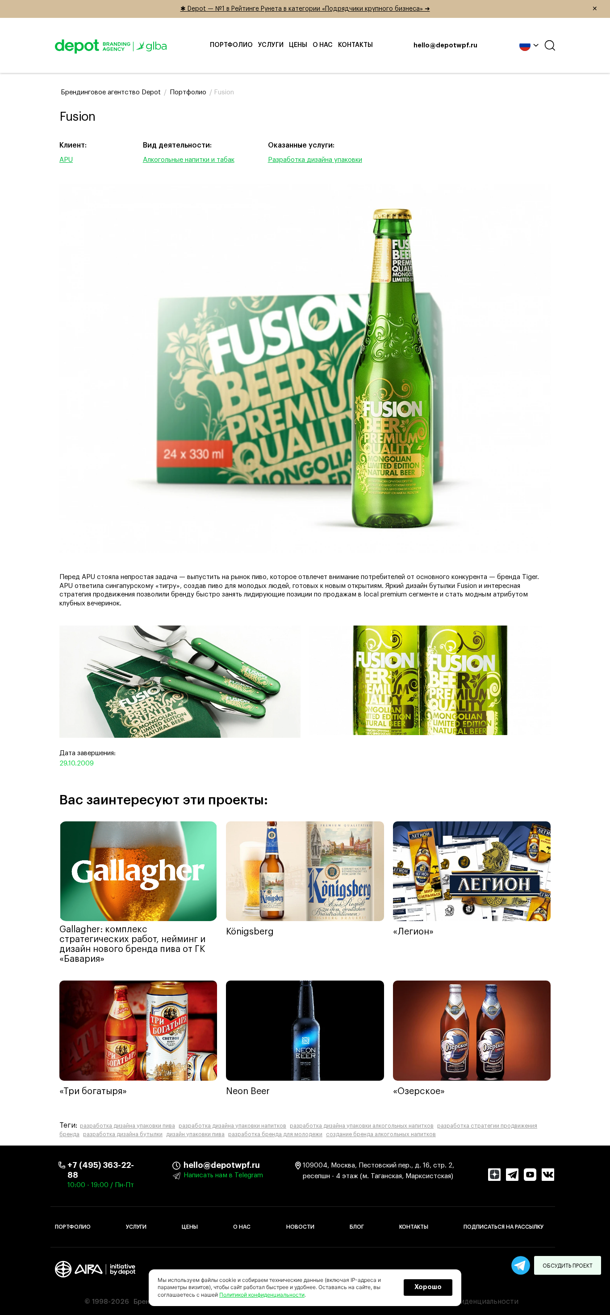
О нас (323, 45)
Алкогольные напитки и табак (188, 159)
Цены (298, 45)
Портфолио (231, 45)
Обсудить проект (568, 1265)
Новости (300, 1227)
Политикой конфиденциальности (262, 1294)
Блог (357, 1227)
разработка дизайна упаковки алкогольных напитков (362, 1126)
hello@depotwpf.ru (445, 45)
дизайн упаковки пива (195, 1134)
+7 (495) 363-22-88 (100, 1170)
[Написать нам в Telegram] (521, 1265)
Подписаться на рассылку (503, 1227)
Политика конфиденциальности (462, 1301)
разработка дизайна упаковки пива (127, 1126)
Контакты (355, 45)
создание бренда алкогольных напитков (381, 1134)
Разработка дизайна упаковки (315, 159)
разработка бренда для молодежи (275, 1134)
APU (66, 159)
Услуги (271, 45)
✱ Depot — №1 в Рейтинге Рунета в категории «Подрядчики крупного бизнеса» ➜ (389, 9)
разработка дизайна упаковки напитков (232, 1126)
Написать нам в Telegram (223, 1175)
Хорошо (428, 1287)
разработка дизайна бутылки (123, 1134)
